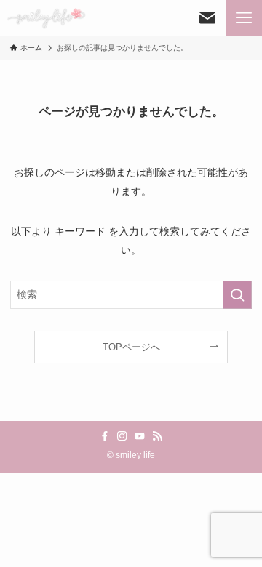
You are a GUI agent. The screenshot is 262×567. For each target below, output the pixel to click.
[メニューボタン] (244, 18)
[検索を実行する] (237, 295)
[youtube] (139, 436)
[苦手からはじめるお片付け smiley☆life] (46, 18)
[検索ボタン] (207, 18)
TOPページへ (131, 347)
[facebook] (104, 436)
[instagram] (122, 436)
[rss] (157, 436)
